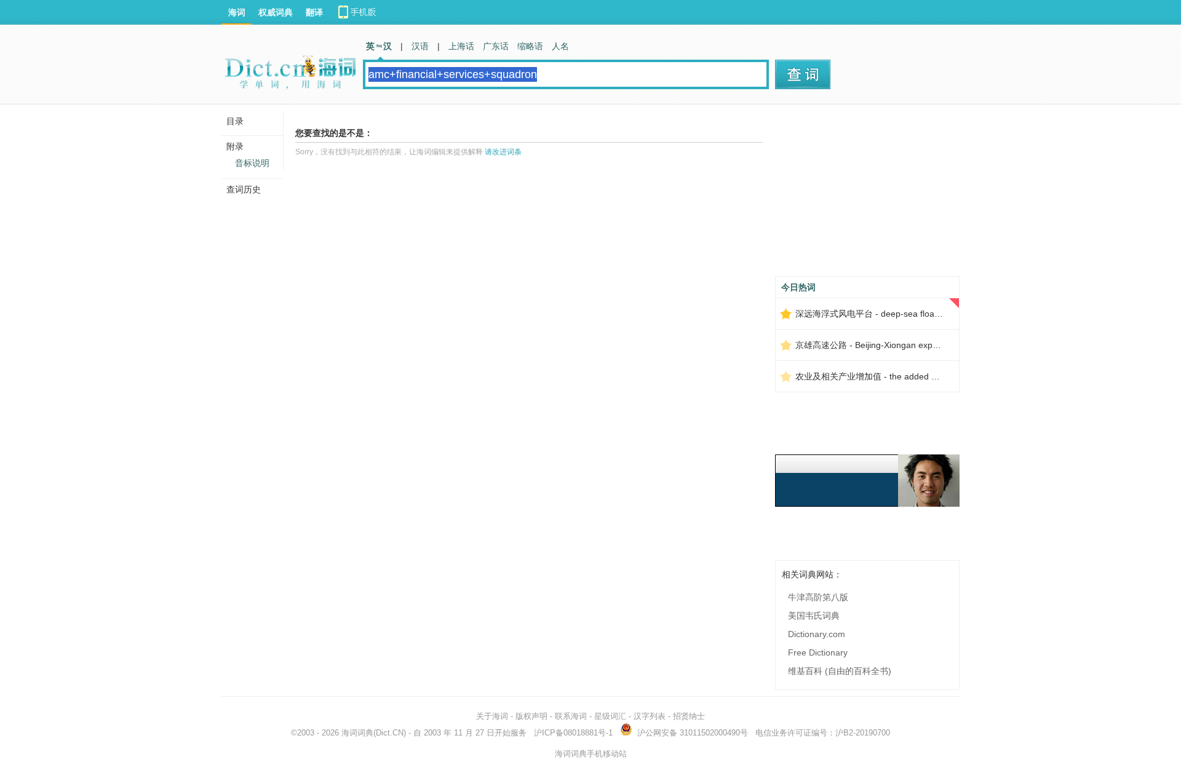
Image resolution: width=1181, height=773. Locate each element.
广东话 (496, 46)
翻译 (314, 12)
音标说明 (252, 163)
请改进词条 (503, 152)
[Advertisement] (867, 195)
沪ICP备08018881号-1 (573, 732)
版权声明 (531, 716)
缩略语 (530, 46)
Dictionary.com (816, 634)
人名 (560, 46)
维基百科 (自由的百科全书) (839, 671)
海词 (236, 12)
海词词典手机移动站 (591, 753)
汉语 (420, 46)
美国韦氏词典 (814, 615)
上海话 (461, 46)
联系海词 (571, 716)
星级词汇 (610, 716)
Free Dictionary (818, 652)
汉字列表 (650, 716)
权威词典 (275, 12)
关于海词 (492, 716)
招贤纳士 (689, 716)
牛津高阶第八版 (818, 597)
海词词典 (357, 732)
